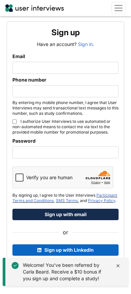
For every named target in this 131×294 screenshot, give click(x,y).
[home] (34, 8)
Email (18, 56)
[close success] (118, 266)
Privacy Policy (101, 200)
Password (24, 141)
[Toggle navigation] (119, 8)
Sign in (85, 44)
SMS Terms (67, 200)
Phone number (29, 80)
